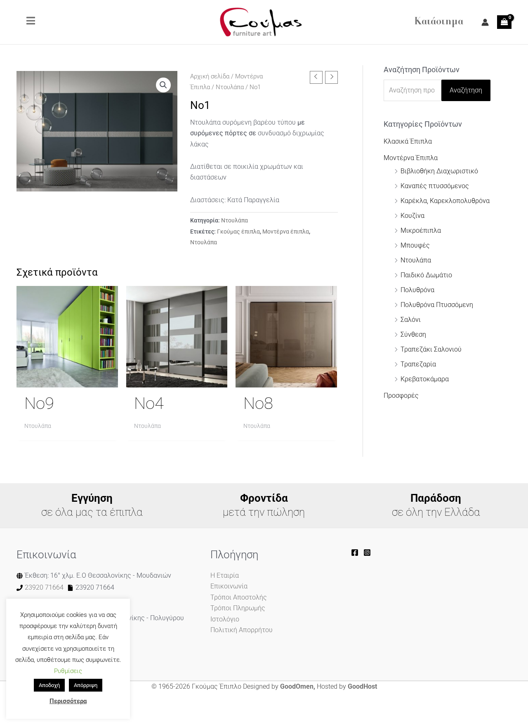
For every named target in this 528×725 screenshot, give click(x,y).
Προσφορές (401, 395)
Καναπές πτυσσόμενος (435, 186)
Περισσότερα (68, 701)
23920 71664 (44, 587)
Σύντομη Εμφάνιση (67, 379)
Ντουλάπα (230, 87)
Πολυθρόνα (417, 290)
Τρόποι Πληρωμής (237, 608)
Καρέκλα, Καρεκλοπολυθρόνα (445, 201)
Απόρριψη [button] (85, 685)
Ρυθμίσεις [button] (68, 671)
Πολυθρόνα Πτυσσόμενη (437, 305)
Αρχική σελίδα (209, 76)
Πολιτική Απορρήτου (241, 630)
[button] (163, 85)
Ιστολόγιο (224, 619)
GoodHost (362, 686)
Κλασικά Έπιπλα (408, 141)
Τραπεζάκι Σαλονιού (431, 349)
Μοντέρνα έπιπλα (285, 231)
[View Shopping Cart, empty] (504, 21)
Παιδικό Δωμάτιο (426, 275)
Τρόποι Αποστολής (238, 597)
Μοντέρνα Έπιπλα (411, 158)
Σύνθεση (413, 334)
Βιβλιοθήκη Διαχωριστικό (439, 171)
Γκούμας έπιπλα (238, 231)
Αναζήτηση (466, 90)
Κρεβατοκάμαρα (425, 379)
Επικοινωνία (229, 586)
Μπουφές (415, 245)
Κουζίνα (412, 216)
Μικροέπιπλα (421, 230)
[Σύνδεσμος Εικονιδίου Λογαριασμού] (485, 22)
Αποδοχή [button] (49, 685)
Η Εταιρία (224, 575)
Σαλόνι (411, 320)
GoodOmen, (297, 686)
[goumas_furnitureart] (367, 552)
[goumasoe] (354, 552)
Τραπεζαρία (418, 364)
